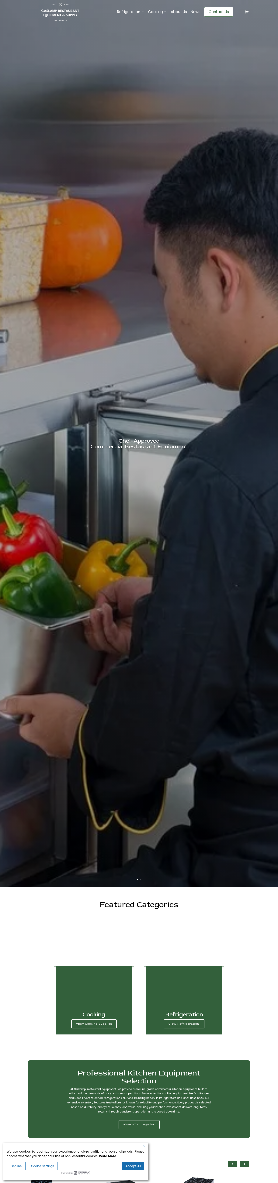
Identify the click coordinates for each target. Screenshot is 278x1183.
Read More (107, 1156)
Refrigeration (128, 11)
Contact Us (219, 11)
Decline (16, 1166)
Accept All (133, 1166)
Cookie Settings (42, 1166)
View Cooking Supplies (94, 1024)
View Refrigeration (184, 1024)
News (195, 11)
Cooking (155, 11)
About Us (179, 11)
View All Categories (139, 1124)
